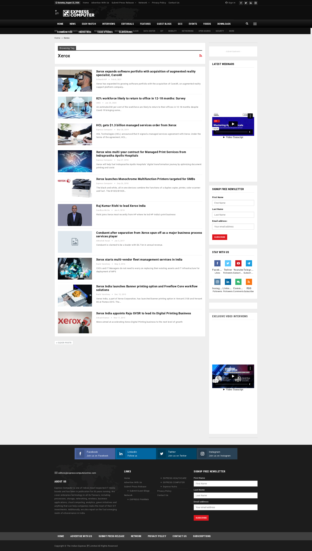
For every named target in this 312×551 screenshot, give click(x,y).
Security (220, 31)
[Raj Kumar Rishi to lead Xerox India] (75, 215)
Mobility (172, 31)
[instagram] (256, 2)
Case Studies (105, 32)
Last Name (217, 209)
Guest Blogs (164, 23)
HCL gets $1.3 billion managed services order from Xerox (136, 125)
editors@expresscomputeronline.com (77, 473)
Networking (188, 31)
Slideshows (125, 32)
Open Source (205, 31)
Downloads (224, 23)
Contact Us (174, 2)
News (73, 23)
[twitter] (246, 2)
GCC (180, 23)
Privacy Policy (159, 2)
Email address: (219, 221)
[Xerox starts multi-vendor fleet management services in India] (75, 269)
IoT (161, 31)
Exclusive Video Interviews (230, 316)
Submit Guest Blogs (140, 491)
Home (86, 2)
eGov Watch (89, 23)
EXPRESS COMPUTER (174, 482)
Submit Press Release (123, 2)
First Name (217, 197)
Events (193, 23)
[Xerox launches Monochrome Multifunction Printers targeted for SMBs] (75, 188)
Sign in (231, 2)
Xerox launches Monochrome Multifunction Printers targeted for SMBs (145, 179)
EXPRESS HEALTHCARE (175, 478)
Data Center (149, 31)
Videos (207, 23)
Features (145, 23)
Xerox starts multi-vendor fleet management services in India (139, 259)
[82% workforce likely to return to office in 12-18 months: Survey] (75, 107)
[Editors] (56, 473)
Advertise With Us (100, 2)
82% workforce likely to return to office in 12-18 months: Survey (140, 98)
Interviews (108, 23)
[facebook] (241, 2)
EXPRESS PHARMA (139, 499)
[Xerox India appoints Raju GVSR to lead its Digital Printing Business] (75, 322)
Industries (85, 32)
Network (143, 2)
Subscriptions (202, 536)
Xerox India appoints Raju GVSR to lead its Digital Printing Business (143, 313)
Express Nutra (170, 486)
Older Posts (64, 343)
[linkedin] (251, 2)
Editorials (127, 23)
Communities (64, 32)
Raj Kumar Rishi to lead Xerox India (121, 205)
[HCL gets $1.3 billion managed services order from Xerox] (75, 134)
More (231, 31)
